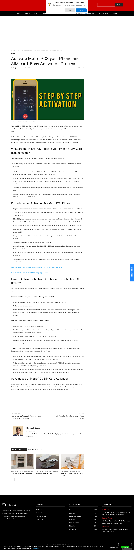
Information (106, 526)
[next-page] (15, 479)
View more (36, 548)
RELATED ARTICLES (18, 449)
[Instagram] (16, 5)
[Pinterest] (23, 73)
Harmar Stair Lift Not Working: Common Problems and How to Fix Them (72, 473)
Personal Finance (107, 509)
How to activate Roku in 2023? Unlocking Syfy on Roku (29, 273)
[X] (25, 5)
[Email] (42, 73)
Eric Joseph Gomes (18, 68)
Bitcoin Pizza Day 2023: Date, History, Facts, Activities (69, 417)
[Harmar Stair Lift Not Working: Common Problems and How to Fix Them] (72, 461)
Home (13, 50)
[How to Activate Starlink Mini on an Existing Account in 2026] (47, 461)
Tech (18, 50)
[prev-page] (12, 479)
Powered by (81, 13)
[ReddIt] (37, 73)
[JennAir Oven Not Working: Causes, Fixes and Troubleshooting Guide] (22, 461)
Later (70, 10)
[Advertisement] (67, 31)
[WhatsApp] (28, 73)
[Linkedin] (20, 5)
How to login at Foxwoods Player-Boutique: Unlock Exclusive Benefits (26, 417)
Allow (81, 10)
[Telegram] (47, 73)
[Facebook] (12, 5)
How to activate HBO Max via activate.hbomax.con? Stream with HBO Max (36, 267)
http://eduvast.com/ (30, 431)
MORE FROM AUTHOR (35, 449)
